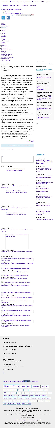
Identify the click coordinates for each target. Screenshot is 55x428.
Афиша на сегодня (5, 40)
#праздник (5, 395)
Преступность (27, 1)
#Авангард (34, 398)
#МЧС (28, 386)
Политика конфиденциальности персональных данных (27, 420)
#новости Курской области (10, 389)
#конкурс (19, 392)
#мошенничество (25, 395)
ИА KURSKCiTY (30, 141)
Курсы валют (4, 48)
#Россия (44, 392)
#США (5, 403)
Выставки (3, 36)
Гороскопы (3, 45)
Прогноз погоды (5, 46)
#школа (31, 395)
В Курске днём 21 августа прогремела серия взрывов (14, 278)
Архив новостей (41, 66)
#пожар (31, 389)
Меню (2, 23)
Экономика (5, 1)
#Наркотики (44, 395)
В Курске (3, 27)
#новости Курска (39, 389)
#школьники (28, 398)
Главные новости (5, 26)
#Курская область (11, 386)
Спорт (18, 5)
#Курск (22, 386)
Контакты (3, 51)
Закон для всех (5, 55)
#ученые (10, 398)
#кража (45, 389)
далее (47, 76)
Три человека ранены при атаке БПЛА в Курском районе (14, 271)
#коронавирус (35, 386)
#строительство (37, 395)
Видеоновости (4, 29)
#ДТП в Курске (7, 392)
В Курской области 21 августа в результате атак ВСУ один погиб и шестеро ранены (44, 162)
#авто (39, 398)
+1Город (3, 52)
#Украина (13, 392)
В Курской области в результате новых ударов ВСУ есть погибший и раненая (44, 170)
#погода (23, 403)
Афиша (3, 30)
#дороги (43, 398)
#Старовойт (38, 392)
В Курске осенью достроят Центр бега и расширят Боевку (15, 285)
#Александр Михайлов (11, 403)
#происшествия (21, 398)
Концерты (3, 35)
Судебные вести (5, 58)
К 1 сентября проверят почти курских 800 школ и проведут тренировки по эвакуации (43, 205)
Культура (12, 5)
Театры (3, 33)
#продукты (29, 403)
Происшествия (35, 1)
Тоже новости (25, 5)
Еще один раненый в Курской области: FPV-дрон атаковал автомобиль (43, 213)
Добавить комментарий (7, 149)
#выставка (48, 398)
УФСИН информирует (6, 60)
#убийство (32, 392)
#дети (26, 389)
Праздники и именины (6, 49)
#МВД (19, 395)
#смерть (15, 398)
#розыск (15, 395)
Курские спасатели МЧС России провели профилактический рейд (16, 297)
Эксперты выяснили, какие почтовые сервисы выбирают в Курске (17, 251)
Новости (3, 24)
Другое (3, 39)
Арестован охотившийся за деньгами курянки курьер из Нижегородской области (43, 190)
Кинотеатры (4, 32)
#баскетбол (5, 398)
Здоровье (48, 1)
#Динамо (18, 403)
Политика (12, 1)
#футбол (26, 392)
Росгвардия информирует (7, 57)
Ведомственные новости (7, 54)
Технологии (5, 5)
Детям (3, 42)
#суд (42, 386)
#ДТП (46, 386)
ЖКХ (42, 1)
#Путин (49, 392)
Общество (19, 1)
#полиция (20, 389)
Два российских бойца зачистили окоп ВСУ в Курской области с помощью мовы (44, 198)
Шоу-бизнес (33, 5)
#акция (10, 395)
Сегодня (3, 43)
